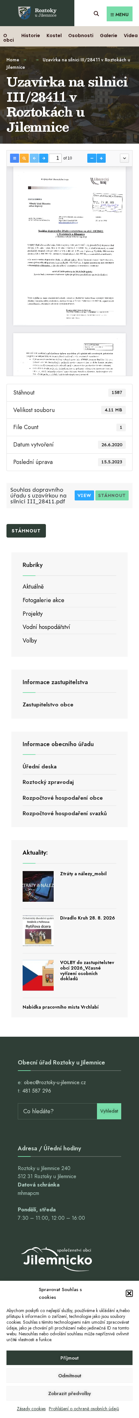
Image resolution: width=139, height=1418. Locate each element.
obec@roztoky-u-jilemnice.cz (55, 1082)
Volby (30, 640)
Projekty (33, 614)
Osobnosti (80, 35)
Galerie (108, 35)
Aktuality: (35, 852)
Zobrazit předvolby (69, 1393)
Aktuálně (33, 586)
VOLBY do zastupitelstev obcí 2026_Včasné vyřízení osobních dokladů (87, 970)
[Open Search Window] (96, 12)
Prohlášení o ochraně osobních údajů (84, 1408)
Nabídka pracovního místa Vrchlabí (61, 1007)
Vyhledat (109, 1111)
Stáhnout (112, 495)
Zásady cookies (31, 1408)
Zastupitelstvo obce (48, 704)
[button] (129, 1293)
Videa (131, 35)
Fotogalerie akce (43, 600)
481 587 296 (36, 1090)
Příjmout (69, 1357)
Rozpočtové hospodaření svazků (65, 813)
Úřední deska (40, 766)
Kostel (54, 35)
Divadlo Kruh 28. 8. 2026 (87, 918)
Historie (30, 35)
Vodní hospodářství (46, 627)
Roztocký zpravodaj (48, 782)
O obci (8, 37)
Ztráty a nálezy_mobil (83, 873)
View (84, 495)
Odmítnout (69, 1375)
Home (12, 60)
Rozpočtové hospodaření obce (63, 798)
